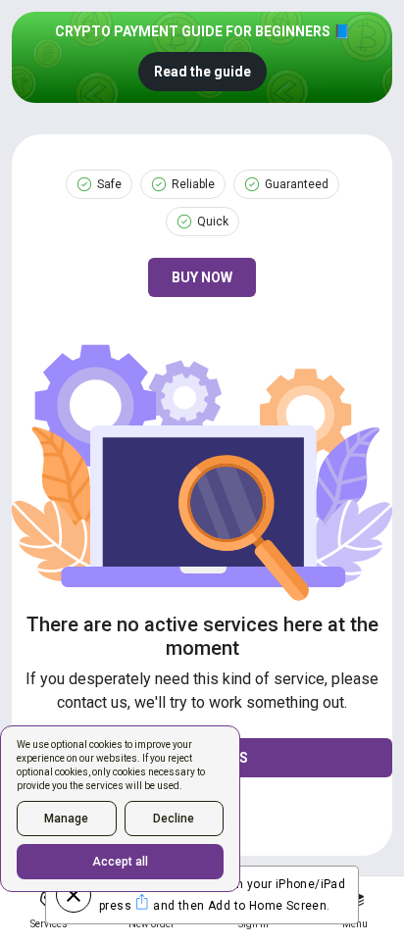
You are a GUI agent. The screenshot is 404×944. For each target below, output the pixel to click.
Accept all (120, 862)
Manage (66, 818)
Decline (173, 818)
